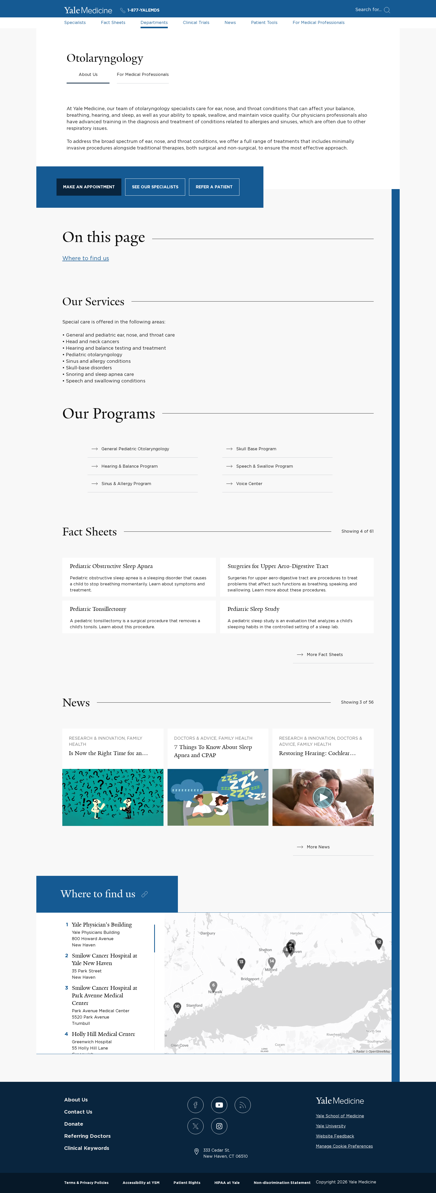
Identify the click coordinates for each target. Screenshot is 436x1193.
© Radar (359, 1051)
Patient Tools (264, 22)
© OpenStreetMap (378, 1051)
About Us (76, 1099)
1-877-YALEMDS (143, 10)
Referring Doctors (87, 1136)
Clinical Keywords (86, 1148)
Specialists (75, 22)
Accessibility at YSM (141, 1183)
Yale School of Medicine (340, 1116)
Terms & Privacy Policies (86, 1183)
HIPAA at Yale (227, 1183)
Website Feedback (335, 1136)
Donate (73, 1124)
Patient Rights (187, 1183)
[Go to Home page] (88, 11)
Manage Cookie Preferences (344, 1146)
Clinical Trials (196, 22)
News (230, 22)
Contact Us (78, 1112)
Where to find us (85, 258)
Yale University (331, 1126)
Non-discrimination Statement (282, 1183)
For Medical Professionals (319, 22)
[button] (213, 987)
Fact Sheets (113, 22)
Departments (154, 22)
